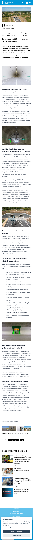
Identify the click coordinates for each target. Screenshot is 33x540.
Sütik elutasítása (16, 535)
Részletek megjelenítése (9, 527)
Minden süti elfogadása (16, 531)
